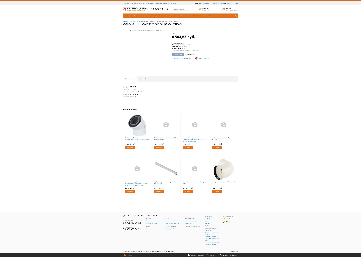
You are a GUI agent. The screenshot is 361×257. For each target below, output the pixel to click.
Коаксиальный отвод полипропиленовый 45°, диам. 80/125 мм (137, 138)
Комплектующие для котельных (190, 16)
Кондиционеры (146, 16)
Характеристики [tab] (130, 79)
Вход (228, 3)
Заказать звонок (130, 220)
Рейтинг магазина (227, 216)
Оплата (152, 3)
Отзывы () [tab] (143, 79)
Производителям (136, 3)
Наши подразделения (162, 3)
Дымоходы (159, 16)
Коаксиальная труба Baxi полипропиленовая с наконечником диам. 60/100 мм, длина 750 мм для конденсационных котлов (136, 184)
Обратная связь (129, 227)
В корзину (130, 147)
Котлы (136, 16)
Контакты (173, 3)
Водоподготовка (171, 16)
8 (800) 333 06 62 (158, 9)
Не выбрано (205, 3)
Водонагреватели (209, 16)
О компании (126, 3)
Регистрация (234, 3)
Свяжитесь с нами (179, 9)
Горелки (127, 16)
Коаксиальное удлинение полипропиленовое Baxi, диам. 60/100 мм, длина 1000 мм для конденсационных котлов (194, 140)
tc (237, 251)
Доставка (146, 3)
